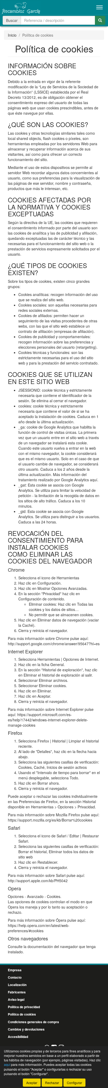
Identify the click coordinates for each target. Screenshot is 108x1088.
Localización (17, 984)
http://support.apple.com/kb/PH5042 (38, 880)
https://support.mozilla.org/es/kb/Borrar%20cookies (50, 820)
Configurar (74, 1082)
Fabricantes (17, 992)
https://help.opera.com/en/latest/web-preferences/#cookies (38, 928)
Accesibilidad (18, 1036)
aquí (93, 479)
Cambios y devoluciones (26, 1029)
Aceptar (31, 1082)
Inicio (12, 35)
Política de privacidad (24, 1006)
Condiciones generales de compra (33, 1021)
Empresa (14, 970)
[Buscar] (100, 20)
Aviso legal (16, 999)
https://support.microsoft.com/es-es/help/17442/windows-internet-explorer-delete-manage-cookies (48, 720)
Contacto (14, 977)
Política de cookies (22, 1014)
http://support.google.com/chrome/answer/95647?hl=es (54, 643)
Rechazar (52, 1082)
